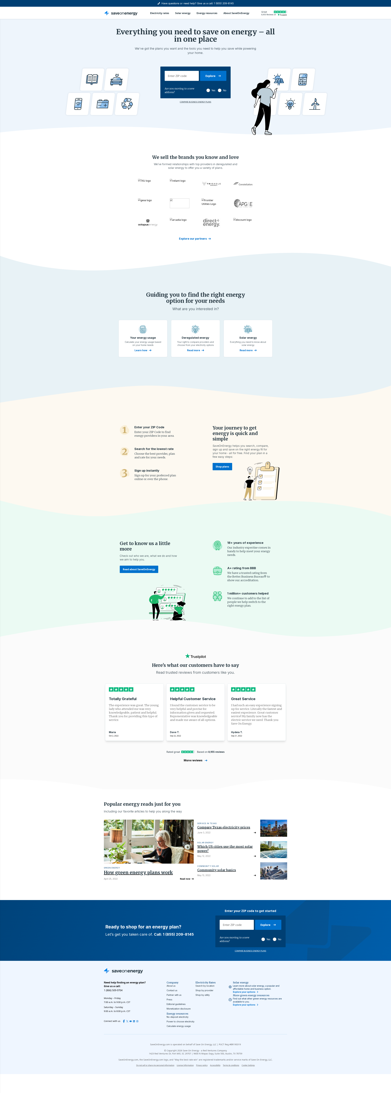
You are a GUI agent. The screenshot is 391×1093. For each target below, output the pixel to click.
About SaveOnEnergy (236, 13)
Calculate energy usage (179, 1026)
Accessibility (215, 1065)
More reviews (193, 760)
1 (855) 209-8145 (224, 3)
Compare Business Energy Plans (195, 102)
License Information (185, 1065)
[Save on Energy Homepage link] (121, 13)
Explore (210, 76)
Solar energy (182, 13)
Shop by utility (203, 995)
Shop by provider (204, 990)
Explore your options (244, 992)
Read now (185, 878)
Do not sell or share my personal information (155, 1065)
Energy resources (207, 13)
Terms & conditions (231, 1065)
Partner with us (174, 995)
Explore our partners (193, 238)
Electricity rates (159, 13)
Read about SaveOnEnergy (139, 569)
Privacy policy (202, 1065)
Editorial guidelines (176, 1004)
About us (171, 985)
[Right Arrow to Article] (255, 832)
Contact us (172, 990)
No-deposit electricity (177, 1017)
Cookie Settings (248, 1065)
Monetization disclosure (179, 1008)
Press (169, 999)
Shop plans (222, 466)
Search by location (205, 985)
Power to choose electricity (180, 1021)
